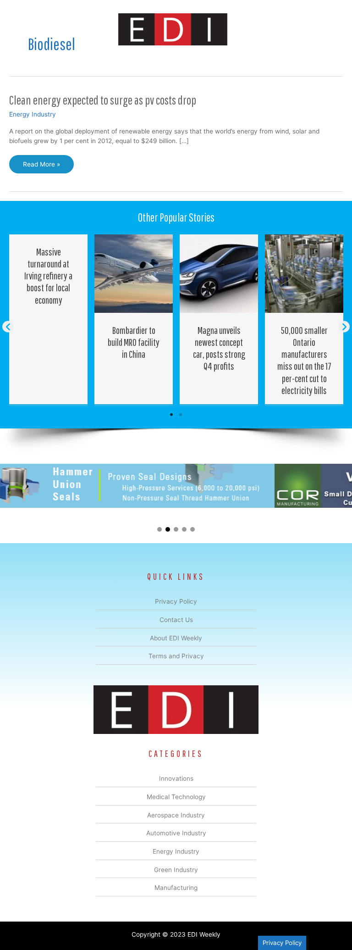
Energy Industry (32, 114)
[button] (8, 327)
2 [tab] (180, 414)
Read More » (41, 167)
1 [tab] (171, 414)
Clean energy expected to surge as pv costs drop (102, 100)
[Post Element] (48, 319)
